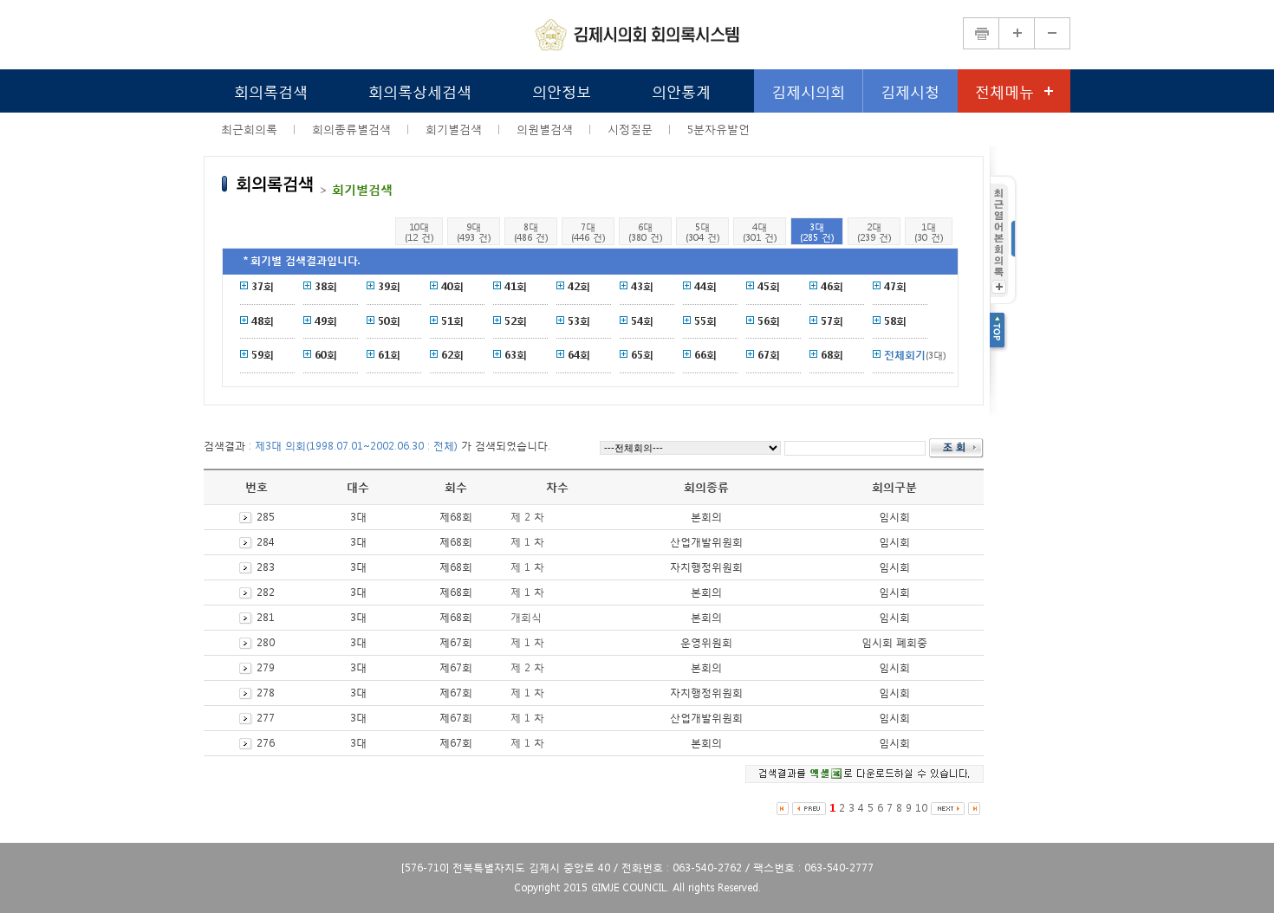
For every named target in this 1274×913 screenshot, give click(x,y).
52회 (515, 320)
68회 (832, 354)
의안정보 (561, 90)
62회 (452, 354)
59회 (262, 354)
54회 (642, 320)
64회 (579, 354)
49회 (326, 320)
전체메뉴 (1004, 90)
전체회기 (905, 354)
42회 (579, 286)
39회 (389, 286)
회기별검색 (454, 129)
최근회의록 (249, 129)
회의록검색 (271, 90)
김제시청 (910, 90)
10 (921, 807)
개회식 (526, 617)
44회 (705, 286)
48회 (262, 320)
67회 (768, 354)
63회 (515, 354)
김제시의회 (808, 90)
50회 (389, 320)
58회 (895, 320)
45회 (768, 286)
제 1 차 (527, 541)
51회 (452, 320)
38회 (326, 286)
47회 (895, 286)
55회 (705, 320)
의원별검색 (545, 129)
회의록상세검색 (419, 90)
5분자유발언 (718, 129)
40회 (452, 286)
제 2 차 (527, 516)
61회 (389, 354)
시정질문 (630, 129)
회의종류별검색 (351, 129)
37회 (262, 286)
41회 (515, 286)
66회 (705, 354)
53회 (579, 320)
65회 (642, 354)
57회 (832, 320)
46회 (832, 286)
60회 (326, 354)
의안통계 (681, 90)
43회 (642, 286)
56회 (768, 320)
